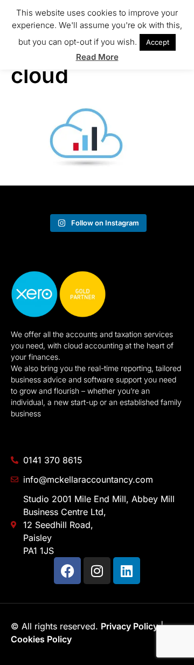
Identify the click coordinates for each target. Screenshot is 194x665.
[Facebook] (67, 570)
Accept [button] (157, 42)
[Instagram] (97, 570)
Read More (97, 57)
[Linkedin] (126, 570)
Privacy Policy (129, 626)
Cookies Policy (41, 639)
